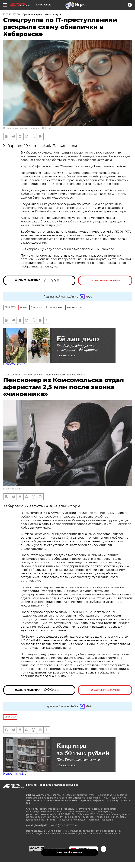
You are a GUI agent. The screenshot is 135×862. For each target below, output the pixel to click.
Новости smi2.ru (15, 364)
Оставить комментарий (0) (105, 280)
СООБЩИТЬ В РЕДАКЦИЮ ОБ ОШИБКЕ (59, 785)
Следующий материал (69, 852)
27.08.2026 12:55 (11, 374)
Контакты (31, 785)
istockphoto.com (12, 488)
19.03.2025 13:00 (11, 14)
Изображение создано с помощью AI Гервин (27, 128)
